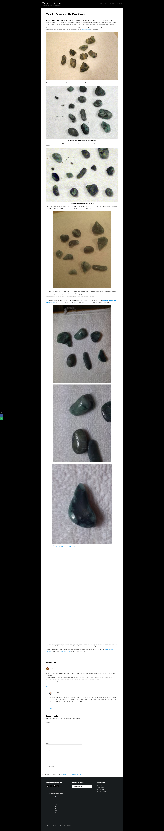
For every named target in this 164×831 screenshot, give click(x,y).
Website (48, 758)
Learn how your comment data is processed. (70, 774)
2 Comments (65, 17)
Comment (49, 722)
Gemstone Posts (55, 655)
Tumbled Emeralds (85, 29)
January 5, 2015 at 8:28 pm (59, 694)
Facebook (111, 649)
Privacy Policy (100, 785)
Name (48, 743)
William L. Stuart (51, 4)
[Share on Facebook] (1, 415)
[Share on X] (1, 412)
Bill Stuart (55, 692)
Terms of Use (100, 787)
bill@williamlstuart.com (65, 651)
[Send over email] (1, 418)
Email (48, 750)
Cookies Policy (101, 789)
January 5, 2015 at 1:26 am (56, 669)
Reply (47, 686)
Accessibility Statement (103, 791)
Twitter (106, 649)
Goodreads (49, 651)
